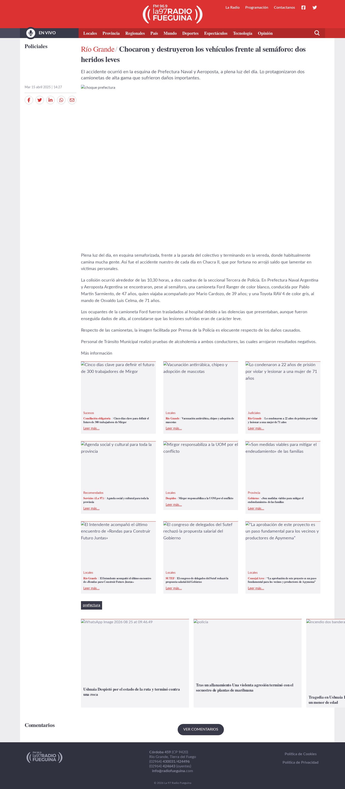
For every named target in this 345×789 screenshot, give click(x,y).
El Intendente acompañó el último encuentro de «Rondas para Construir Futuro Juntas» (115, 532)
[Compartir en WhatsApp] (61, 100)
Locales (90, 33)
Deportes (190, 33)
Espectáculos (215, 33)
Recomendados (93, 493)
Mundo (170, 33)
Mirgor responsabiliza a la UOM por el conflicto (198, 448)
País (154, 33)
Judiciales (254, 413)
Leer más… (91, 428)
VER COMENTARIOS (200, 729)
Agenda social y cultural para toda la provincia (114, 448)
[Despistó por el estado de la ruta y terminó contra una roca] (135, 663)
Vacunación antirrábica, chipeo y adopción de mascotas (193, 368)
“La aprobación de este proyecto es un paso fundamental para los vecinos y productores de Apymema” (281, 532)
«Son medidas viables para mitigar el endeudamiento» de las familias (279, 448)
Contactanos (284, 7)
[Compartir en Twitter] (39, 100)
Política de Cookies (301, 754)
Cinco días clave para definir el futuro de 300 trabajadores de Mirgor (115, 368)
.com (172, 771)
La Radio (233, 7)
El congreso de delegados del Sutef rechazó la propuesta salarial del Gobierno (196, 532)
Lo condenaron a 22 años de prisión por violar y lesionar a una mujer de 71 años (282, 368)
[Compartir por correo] (72, 100)
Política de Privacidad (300, 762)
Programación (256, 7)
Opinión (265, 33)
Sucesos (88, 413)
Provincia (111, 33)
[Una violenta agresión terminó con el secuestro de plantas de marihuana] (248, 663)
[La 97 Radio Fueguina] (172, 14)
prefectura (91, 605)
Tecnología (242, 33)
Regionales (135, 33)
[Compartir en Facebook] (29, 100)
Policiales (36, 46)
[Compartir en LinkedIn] (50, 100)
